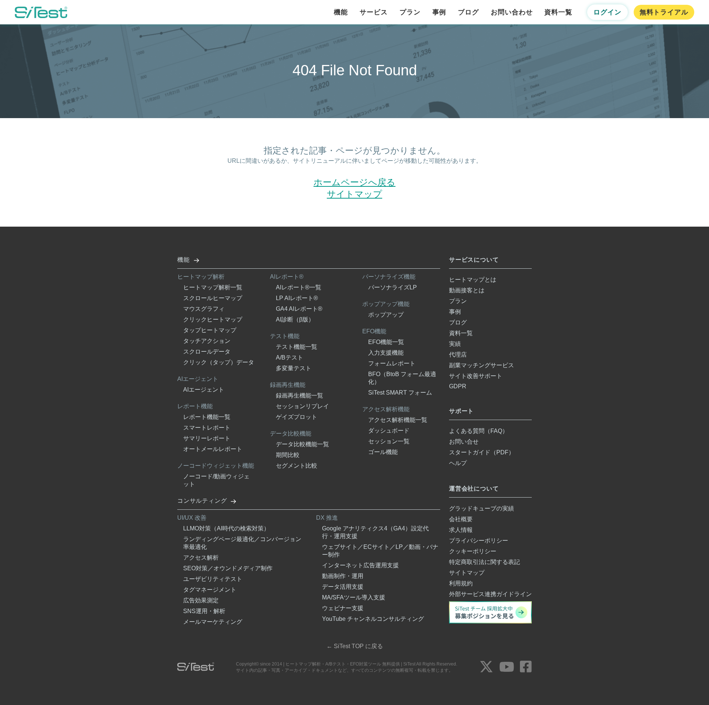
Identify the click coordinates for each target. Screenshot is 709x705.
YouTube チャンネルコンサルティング (373, 619)
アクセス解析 (201, 557)
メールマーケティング (212, 622)
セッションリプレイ (302, 406)
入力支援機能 (386, 353)
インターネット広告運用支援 (360, 565)
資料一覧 (558, 12)
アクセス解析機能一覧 (397, 420)
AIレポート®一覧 (298, 287)
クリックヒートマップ (212, 319)
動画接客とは (466, 290)
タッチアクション (206, 341)
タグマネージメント (209, 590)
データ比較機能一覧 (302, 444)
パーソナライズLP (392, 287)
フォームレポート (391, 363)
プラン (410, 12)
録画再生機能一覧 (299, 395)
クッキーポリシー (472, 551)
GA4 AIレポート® (299, 309)
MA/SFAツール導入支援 (353, 597)
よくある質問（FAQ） (478, 431)
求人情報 (461, 530)
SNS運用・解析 (204, 611)
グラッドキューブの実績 (481, 508)
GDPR (457, 386)
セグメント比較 (296, 465)
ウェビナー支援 (342, 608)
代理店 (458, 354)
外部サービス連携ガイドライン (490, 594)
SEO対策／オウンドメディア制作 (228, 568)
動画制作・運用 (342, 576)
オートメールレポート (212, 449)
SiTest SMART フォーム (400, 392)
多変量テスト (293, 368)
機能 (341, 12)
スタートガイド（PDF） (481, 452)
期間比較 (287, 455)
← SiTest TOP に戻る (354, 646)
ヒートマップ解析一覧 (212, 287)
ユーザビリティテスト (212, 579)
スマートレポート (206, 427)
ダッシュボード (389, 430)
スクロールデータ (206, 351)
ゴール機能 (383, 452)
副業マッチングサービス (481, 365)
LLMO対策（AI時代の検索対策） (226, 528)
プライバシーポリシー (478, 540)
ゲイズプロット (296, 417)
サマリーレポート (206, 438)
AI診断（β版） (295, 319)
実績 (455, 344)
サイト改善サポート (475, 376)
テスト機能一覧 (296, 347)
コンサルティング (202, 501)
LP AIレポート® (297, 298)
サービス (374, 12)
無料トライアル (664, 12)
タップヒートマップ (209, 330)
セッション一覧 (389, 441)
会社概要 (461, 519)
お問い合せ (464, 442)
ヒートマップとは (472, 279)
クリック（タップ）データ (218, 362)
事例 (439, 12)
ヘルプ (458, 463)
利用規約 (461, 583)
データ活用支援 (342, 587)
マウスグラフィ (204, 309)
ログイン (607, 12)
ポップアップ (386, 315)
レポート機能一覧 (206, 417)
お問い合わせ (511, 12)
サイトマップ (354, 194)
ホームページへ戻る (354, 182)
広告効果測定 (201, 600)
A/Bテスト (289, 357)
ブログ (468, 12)
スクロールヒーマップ (212, 298)
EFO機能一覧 (386, 342)
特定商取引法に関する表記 (484, 562)
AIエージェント (203, 389)
